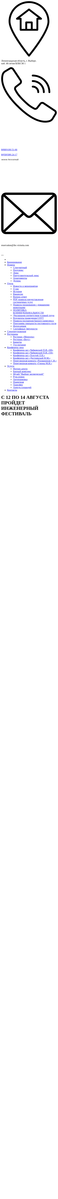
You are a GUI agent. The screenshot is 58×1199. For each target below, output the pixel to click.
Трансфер (18, 384)
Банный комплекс (22, 371)
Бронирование (14, 262)
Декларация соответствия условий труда (33, 315)
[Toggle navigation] (2, 255)
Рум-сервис (19, 376)
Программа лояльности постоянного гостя (34, 323)
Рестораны (12, 334)
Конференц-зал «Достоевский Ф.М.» (31, 358)
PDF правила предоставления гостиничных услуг (28, 300)
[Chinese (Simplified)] (3, 252)
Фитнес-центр (20, 368)
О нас (16, 289)
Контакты (12, 390)
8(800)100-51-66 (9, 149)
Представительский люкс (26, 275)
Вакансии (18, 294)
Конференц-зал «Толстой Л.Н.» (29, 355)
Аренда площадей (22, 387)
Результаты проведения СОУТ (28, 318)
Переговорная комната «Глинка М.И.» (32, 363)
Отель (10, 283)
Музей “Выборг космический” (28, 374)
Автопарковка (20, 379)
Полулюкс (18, 270)
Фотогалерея (19, 326)
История (17, 291)
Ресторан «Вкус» (21, 339)
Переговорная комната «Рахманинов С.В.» (35, 360)
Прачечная (18, 382)
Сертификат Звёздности (25, 329)
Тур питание (19, 345)
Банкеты (17, 342)
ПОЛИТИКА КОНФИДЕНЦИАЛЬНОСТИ (28, 311)
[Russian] (10, 252)
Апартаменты (20, 278)
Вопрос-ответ (20, 297)
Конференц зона (15, 347)
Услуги (10, 366)
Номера (11, 265)
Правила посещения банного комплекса (33, 321)
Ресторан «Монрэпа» (24, 337)
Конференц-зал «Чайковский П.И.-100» (33, 350)
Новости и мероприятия (25, 286)
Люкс (16, 273)
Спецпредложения (16, 331)
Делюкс (17, 281)
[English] (6, 252)
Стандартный (20, 267)
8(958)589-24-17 (9, 154)
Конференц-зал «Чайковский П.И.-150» (33, 352)
